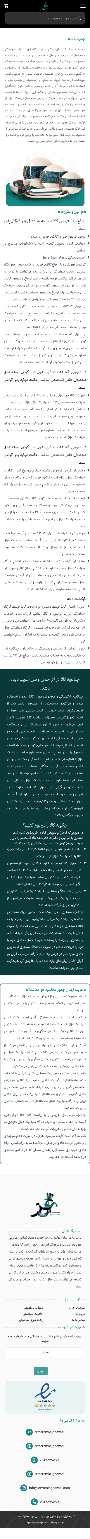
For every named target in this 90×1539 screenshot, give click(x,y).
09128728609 (49, 1460)
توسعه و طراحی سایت (53, 1522)
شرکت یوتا (31, 1522)
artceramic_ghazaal (49, 1432)
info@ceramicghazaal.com (49, 1488)
